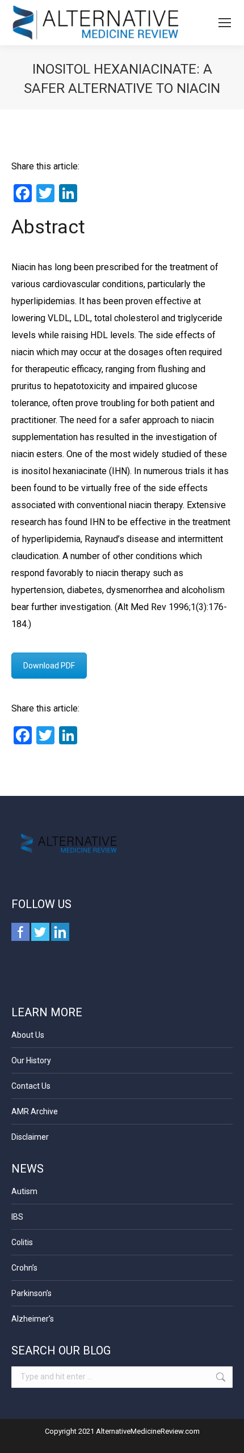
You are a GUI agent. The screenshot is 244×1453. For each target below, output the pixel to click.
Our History (31, 1060)
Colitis (22, 1242)
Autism (24, 1191)
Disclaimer (30, 1136)
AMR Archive (34, 1111)
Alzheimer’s (32, 1318)
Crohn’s (24, 1267)
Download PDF (49, 665)
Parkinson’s (31, 1293)
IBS (17, 1216)
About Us (27, 1034)
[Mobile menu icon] (225, 23)
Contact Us (31, 1085)
